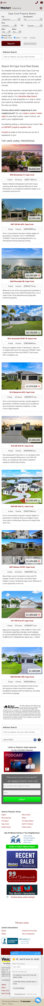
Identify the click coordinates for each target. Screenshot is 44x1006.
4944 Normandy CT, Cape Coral (22, 175)
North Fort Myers (27, 824)
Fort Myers (5, 821)
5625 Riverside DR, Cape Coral (22, 281)
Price (3, 23)
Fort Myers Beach (28, 821)
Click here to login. (32, 994)
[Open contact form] (41, 2)
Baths (14, 29)
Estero (24, 818)
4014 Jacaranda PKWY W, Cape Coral (22, 338)
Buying (4, 931)
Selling (4, 934)
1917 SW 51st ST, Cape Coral (22, 621)
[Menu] (41, 8)
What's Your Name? (18, 963)
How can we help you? (19, 971)
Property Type (6, 35)
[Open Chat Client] (38, 1000)
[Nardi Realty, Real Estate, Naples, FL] (17, 941)
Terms (4, 1004)
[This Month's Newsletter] (22, 889)
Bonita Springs (6, 818)
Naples (4, 815)
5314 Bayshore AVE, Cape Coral (22, 392)
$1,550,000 (33, 500)
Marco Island (26, 815)
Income (32, 38)
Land (25, 38)
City (3, 17)
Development (28, 17)
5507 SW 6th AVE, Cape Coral (22, 224)
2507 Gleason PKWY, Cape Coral (22, 567)
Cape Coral (5, 824)
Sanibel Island (6, 827)
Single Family (7, 38)
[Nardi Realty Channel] (22, 762)
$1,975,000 (33, 386)
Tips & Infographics (28, 934)
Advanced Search (30, 43)
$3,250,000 (34, 218)
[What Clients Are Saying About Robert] (22, 876)
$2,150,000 (33, 332)
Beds (3, 29)
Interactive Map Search (27, 96)
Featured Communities (29, 931)
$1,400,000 (33, 561)
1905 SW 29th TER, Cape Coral (22, 677)
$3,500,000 (34, 168)
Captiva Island (26, 827)
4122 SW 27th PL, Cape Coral (22, 446)
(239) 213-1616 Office (9, 974)
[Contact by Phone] (36, 2)
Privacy (10, 1004)
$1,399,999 (34, 670)
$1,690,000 (34, 439)
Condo (17, 38)
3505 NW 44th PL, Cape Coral (22, 506)
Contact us (6, 132)
